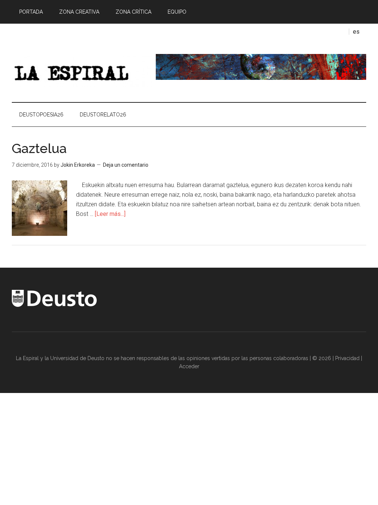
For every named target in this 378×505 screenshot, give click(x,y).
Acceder (189, 366)
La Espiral (82, 70)
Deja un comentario (125, 165)
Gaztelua (39, 148)
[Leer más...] (110, 213)
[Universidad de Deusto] (54, 305)
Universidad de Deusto (77, 358)
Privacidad (347, 358)
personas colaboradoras (279, 358)
